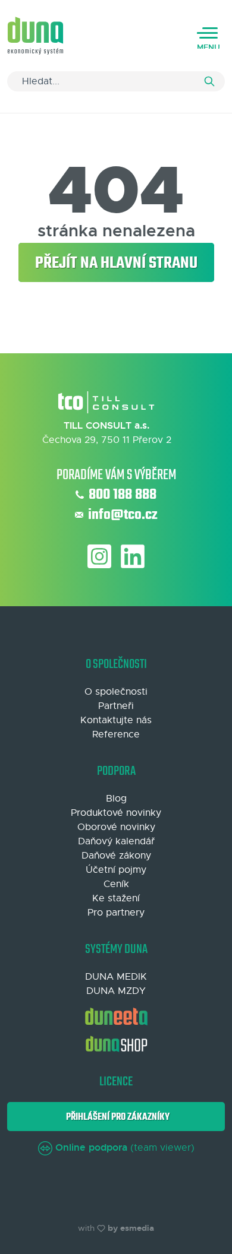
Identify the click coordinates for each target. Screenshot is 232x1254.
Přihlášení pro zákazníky (116, 1117)
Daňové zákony (116, 856)
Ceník (116, 884)
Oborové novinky (116, 827)
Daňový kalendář (116, 841)
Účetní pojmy (116, 870)
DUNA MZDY (116, 991)
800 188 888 (122, 495)
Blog (116, 799)
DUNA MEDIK (116, 977)
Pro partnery (116, 913)
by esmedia (131, 1228)
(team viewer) (125, 1148)
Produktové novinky (116, 813)
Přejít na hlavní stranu (116, 263)
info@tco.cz (123, 515)
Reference (116, 734)
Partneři (116, 706)
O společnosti (116, 692)
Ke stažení (116, 898)
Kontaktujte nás (116, 720)
